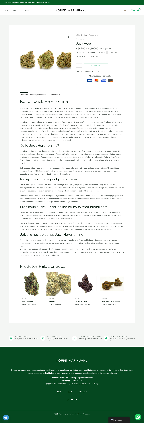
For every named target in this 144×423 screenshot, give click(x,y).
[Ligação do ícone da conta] (125, 10)
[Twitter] (76, 400)
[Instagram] (68, 400)
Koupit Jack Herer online (29, 108)
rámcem (90, 229)
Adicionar (96, 65)
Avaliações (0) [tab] (54, 95)
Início (78, 35)
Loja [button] (70, 392)
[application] (17, 10)
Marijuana (84, 35)
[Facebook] (72, 400)
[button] (16, 10)
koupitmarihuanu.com (50, 212)
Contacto (83, 392)
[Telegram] (6, 417)
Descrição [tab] (24, 95)
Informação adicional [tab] (38, 95)
